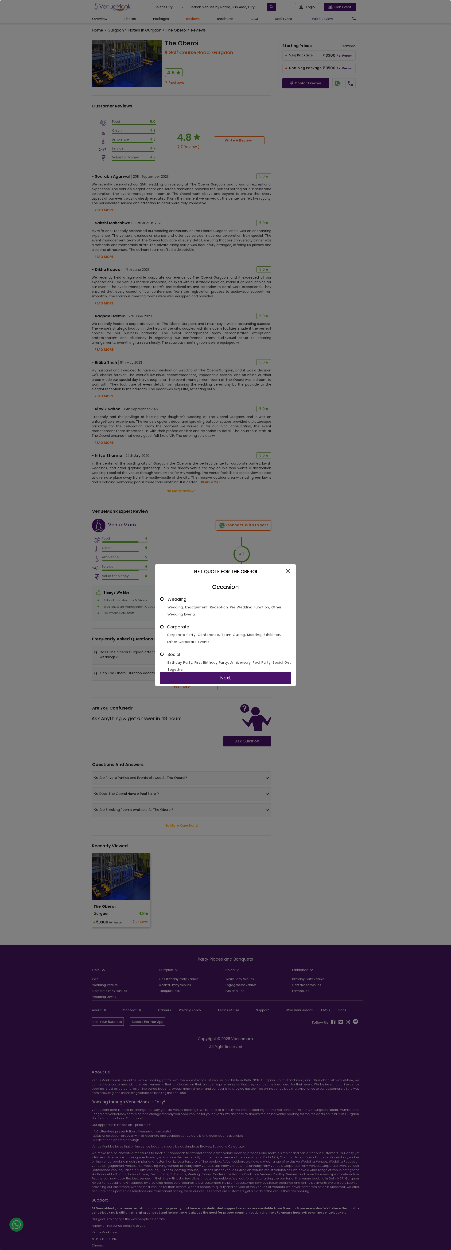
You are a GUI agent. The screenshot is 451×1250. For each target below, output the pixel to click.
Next (225, 677)
